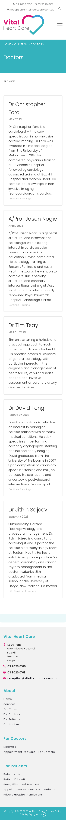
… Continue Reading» (24, 591)
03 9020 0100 (23, 4)
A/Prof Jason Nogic (32, 219)
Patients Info (12, 774)
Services (9, 704)
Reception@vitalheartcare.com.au (31, 9)
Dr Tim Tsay (23, 325)
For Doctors (12, 714)
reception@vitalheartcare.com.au (32, 678)
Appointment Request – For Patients (29, 789)
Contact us (12, 724)
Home (7, 44)
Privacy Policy (54, 811)
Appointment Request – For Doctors (29, 752)
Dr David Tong (26, 408)
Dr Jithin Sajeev (27, 509)
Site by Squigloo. (30, 814)
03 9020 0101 (45, 4)
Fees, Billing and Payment (21, 784)
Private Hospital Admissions (23, 794)
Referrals (10, 747)
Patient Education (16, 779)
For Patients (12, 719)
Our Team (21, 44)
